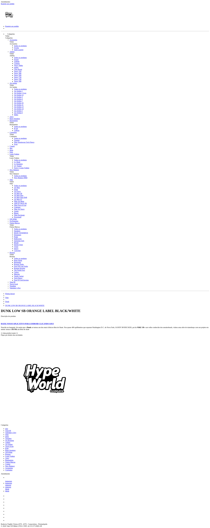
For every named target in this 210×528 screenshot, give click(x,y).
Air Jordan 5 (18, 111)
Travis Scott (14, 284)
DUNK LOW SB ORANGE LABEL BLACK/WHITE (24, 305)
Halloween (18, 239)
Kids (11, 152)
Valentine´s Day (15, 288)
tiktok (7, 489)
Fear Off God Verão (21, 266)
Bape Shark (18, 260)
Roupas (12, 252)
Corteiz (12, 146)
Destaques (17, 235)
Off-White (13, 219)
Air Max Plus (18, 195)
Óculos (16, 48)
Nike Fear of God (20, 205)
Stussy (16, 249)
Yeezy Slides (18, 65)
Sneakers (17, 231)
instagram (8, 481)
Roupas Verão (19, 264)
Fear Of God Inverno (21, 280)
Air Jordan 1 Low (20, 93)
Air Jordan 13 (19, 107)
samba (16, 67)
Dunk (16, 189)
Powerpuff (17, 217)
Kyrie (16, 128)
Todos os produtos (20, 46)
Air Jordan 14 (19, 109)
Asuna (16, 211)
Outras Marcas (15, 223)
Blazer (16, 213)
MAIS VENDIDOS (21, 233)
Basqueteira (14, 121)
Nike (11, 180)
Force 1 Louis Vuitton (21, 168)
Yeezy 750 (17, 77)
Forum (16, 60)
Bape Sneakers (15, 119)
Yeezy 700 (17, 79)
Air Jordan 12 (19, 95)
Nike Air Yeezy (19, 209)
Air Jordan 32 (19, 103)
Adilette (16, 61)
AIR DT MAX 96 (20, 203)
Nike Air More (19, 201)
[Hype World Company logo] (9, 23)
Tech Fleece (18, 278)
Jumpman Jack (19, 241)
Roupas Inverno (19, 268)
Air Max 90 (18, 193)
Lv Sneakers (18, 164)
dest (11, 148)
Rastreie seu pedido (7, 4)
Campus (17, 63)
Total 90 (12, 282)
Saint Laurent (18, 50)
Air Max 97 (18, 199)
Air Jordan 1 (18, 91)
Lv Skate (17, 162)
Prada (16, 237)
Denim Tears (18, 245)
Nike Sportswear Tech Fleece (24, 142)
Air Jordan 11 (18, 105)
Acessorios (13, 40)
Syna (16, 144)
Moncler (17, 274)
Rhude (16, 243)
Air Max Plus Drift (20, 197)
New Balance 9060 (20, 178)
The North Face (19, 270)
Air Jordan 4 (18, 99)
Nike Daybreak (19, 215)
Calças (16, 272)
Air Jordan (13, 83)
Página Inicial (10, 294)
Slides (16, 115)
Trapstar (17, 140)
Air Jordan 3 (18, 97)
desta (11, 150)
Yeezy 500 (17, 75)
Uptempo (17, 207)
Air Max (17, 188)
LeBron (16, 130)
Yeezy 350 (17, 71)
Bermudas (17, 262)
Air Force (17, 191)
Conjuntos (13, 132)
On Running (14, 221)
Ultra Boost (18, 69)
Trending (13, 286)
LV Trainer (18, 166)
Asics (11, 117)
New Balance (14, 170)
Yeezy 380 (17, 73)
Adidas (12, 52)
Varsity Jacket (19, 276)
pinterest (8, 485)
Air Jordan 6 (18, 113)
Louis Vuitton (14, 154)
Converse (17, 251)
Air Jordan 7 (18, 101)
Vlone (16, 247)
